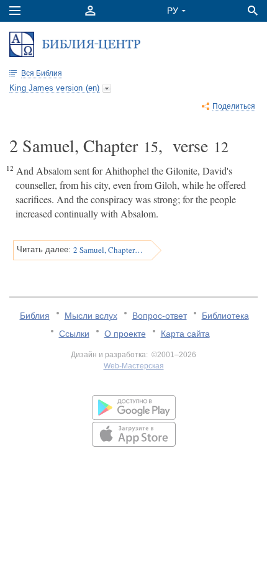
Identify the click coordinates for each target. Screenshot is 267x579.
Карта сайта (185, 334)
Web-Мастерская (134, 366)
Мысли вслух (91, 316)
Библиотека (225, 316)
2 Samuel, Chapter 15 (108, 249)
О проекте (125, 334)
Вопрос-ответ (159, 316)
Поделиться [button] (233, 106)
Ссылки (74, 334)
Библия (35, 316)
